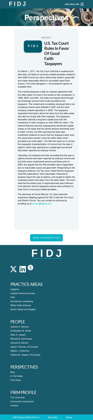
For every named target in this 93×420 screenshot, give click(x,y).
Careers (14, 405)
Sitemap (69, 417)
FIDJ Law (21, 417)
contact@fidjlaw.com (42, 203)
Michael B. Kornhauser (21, 338)
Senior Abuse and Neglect (23, 309)
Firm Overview (17, 397)
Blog (12, 371)
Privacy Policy (53, 417)
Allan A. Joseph (18, 334)
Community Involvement (22, 401)
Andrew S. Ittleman (19, 326)
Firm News (15, 379)
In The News (16, 375)
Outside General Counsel (22, 293)
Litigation (14, 289)
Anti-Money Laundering (21, 301)
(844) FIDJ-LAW (72, 4)
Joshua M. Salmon (19, 342)
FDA (12, 297)
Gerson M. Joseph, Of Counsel (25, 354)
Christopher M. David (20, 330)
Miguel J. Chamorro (19, 350)
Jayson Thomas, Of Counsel (24, 346)
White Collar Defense (20, 305)
